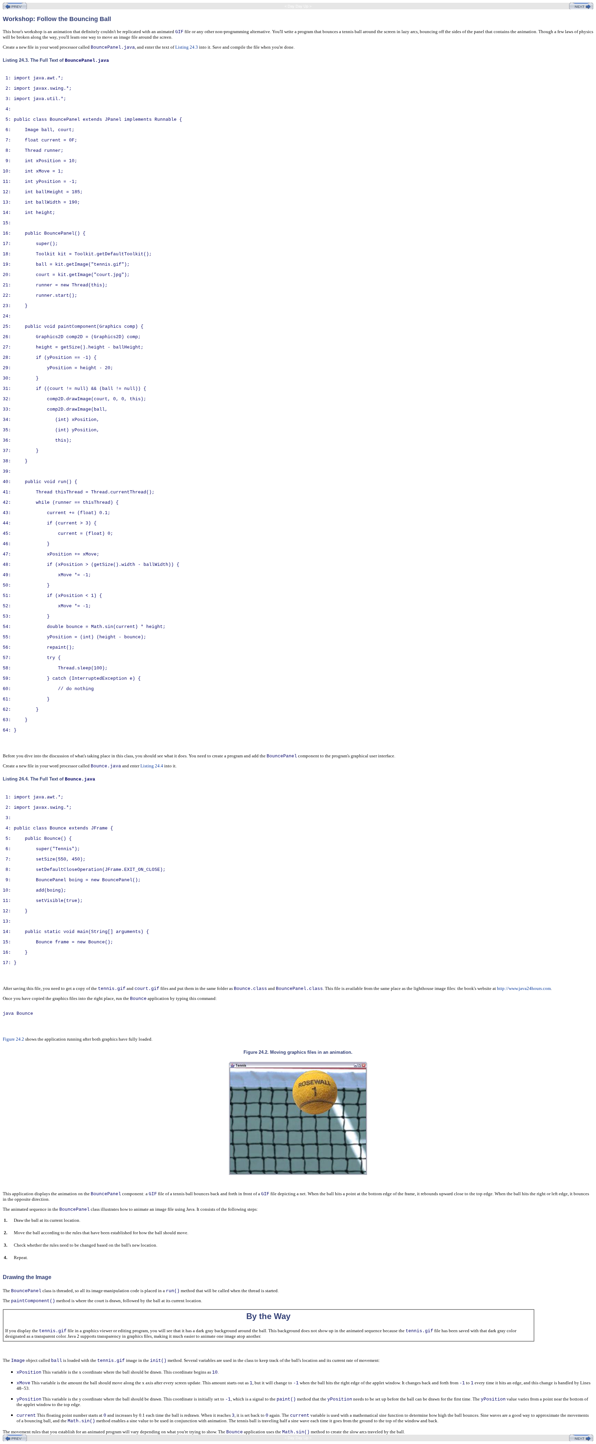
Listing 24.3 (186, 47)
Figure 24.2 (13, 1039)
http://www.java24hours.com (524, 988)
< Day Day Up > (298, 6)
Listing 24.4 (151, 765)
